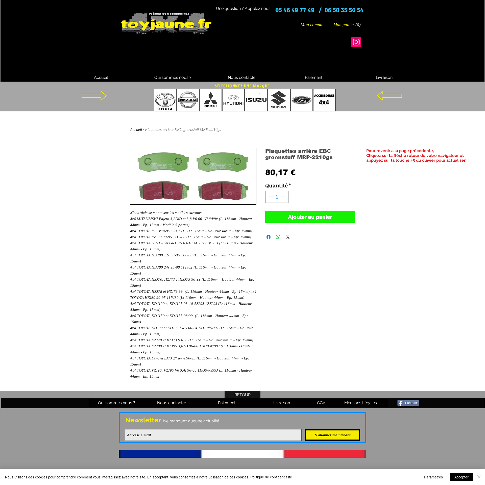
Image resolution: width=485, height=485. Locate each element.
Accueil (136, 129)
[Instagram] (356, 42)
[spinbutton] (277, 197)
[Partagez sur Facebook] (268, 237)
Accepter (461, 476)
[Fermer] (479, 477)
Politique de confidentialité (271, 476)
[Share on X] (288, 237)
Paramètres (433, 476)
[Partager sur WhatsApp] (278, 237)
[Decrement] (270, 197)
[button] (347, 24)
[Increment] (283, 197)
